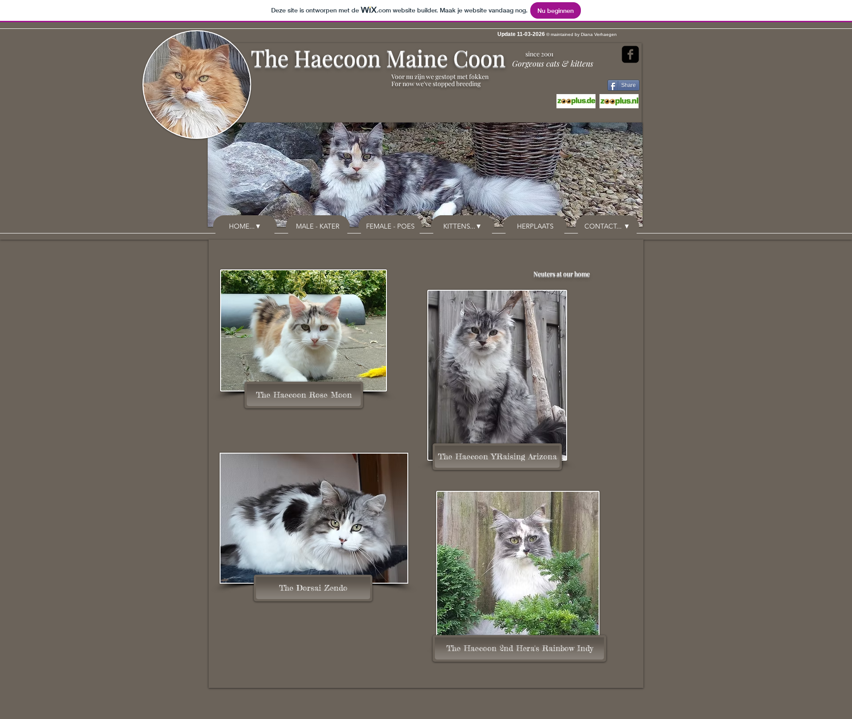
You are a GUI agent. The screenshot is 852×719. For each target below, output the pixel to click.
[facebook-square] (630, 54)
